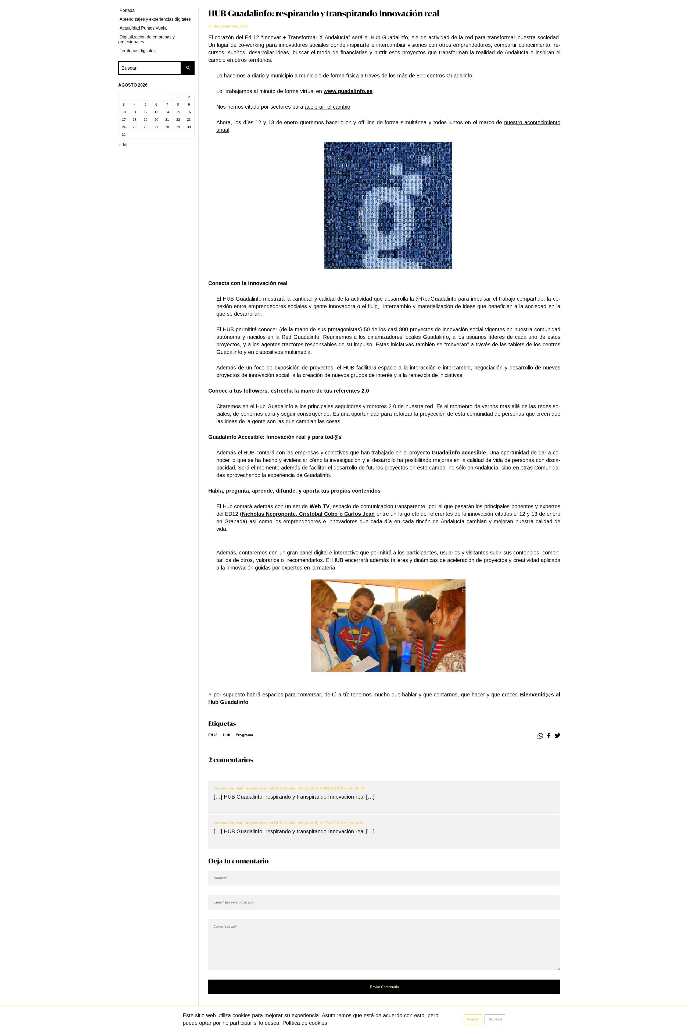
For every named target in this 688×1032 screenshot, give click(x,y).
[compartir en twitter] (557, 736)
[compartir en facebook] (549, 736)
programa (244, 735)
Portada (127, 10)
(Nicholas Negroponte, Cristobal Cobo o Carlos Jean (307, 514)
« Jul (122, 145)
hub (226, 735)
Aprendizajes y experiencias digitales (155, 19)
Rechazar (495, 1019)
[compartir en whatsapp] (540, 736)
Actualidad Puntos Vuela (143, 28)
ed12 (212, 735)
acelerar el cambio (327, 107)
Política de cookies (304, 1023)
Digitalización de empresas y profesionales (146, 39)
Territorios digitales (138, 50)
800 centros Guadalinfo (444, 76)
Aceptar (473, 1019)
